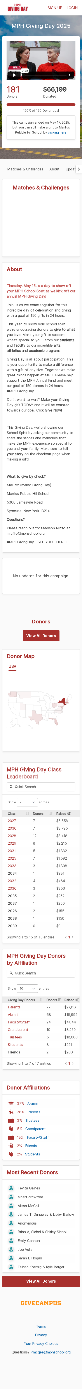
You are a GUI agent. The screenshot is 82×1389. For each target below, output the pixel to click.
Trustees (15, 1037)
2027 (12, 821)
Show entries (28, 802)
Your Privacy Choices (41, 1343)
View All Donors (41, 636)
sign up (55, 8)
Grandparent (18, 1029)
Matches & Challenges (25, 169)
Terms (41, 1326)
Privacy (41, 1335)
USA (12, 666)
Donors (38, 813)
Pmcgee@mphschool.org (51, 1352)
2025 (12, 858)
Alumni (13, 1014)
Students (15, 1044)
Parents (14, 1007)
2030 (12, 828)
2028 (12, 836)
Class (12, 813)
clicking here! (57, 132)
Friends (31, 1146)
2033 (12, 866)
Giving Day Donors (21, 1000)
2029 (12, 843)
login (72, 8)
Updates (73, 169)
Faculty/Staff (19, 1022)
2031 (12, 851)
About (54, 169)
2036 (12, 888)
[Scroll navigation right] (78, 169)
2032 (12, 881)
